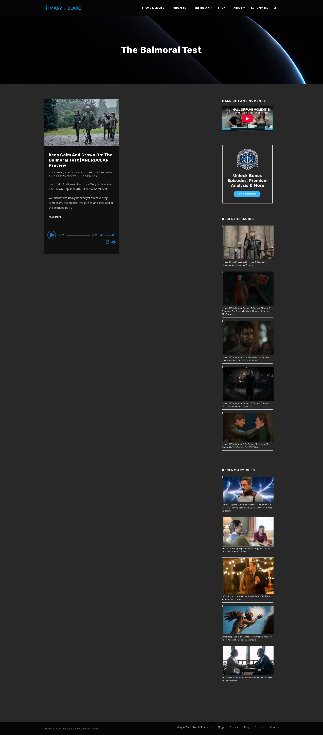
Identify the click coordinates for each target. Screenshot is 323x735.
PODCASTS (179, 7)
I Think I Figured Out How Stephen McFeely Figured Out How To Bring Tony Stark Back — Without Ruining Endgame (247, 508)
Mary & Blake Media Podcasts (194, 727)
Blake (79, 172)
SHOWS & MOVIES (153, 7)
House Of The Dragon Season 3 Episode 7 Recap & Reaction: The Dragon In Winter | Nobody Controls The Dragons (246, 311)
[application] (81, 235)
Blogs (221, 727)
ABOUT (238, 7)
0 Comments (90, 176)
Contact (274, 727)
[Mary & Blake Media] (63, 8)
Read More (55, 217)
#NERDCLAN (202, 7)
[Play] (52, 235)
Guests (234, 727)
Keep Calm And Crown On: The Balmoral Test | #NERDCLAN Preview (80, 160)
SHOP (221, 7)
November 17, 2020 (59, 172)
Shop (246, 727)
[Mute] (102, 235)
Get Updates (259, 7)
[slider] (109, 238)
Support (259, 727)
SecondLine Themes (88, 728)
